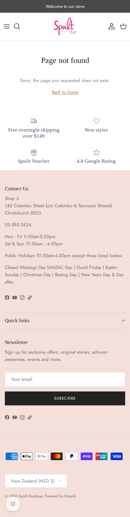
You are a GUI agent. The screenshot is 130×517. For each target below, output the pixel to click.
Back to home (65, 92)
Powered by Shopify (60, 496)
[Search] (20, 26)
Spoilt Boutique (30, 496)
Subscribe (65, 398)
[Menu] (6, 26)
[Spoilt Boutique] (65, 26)
